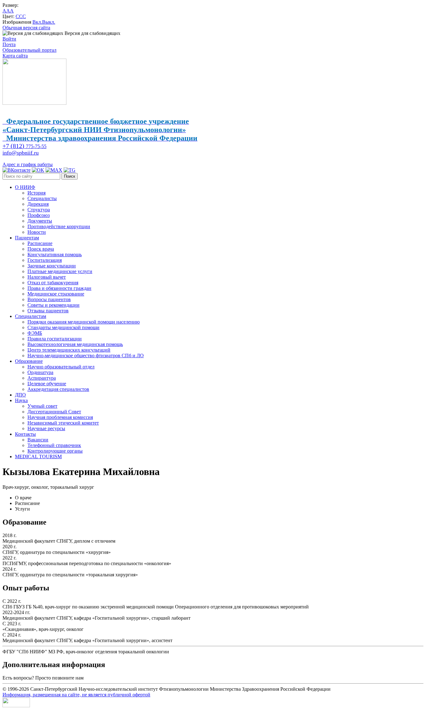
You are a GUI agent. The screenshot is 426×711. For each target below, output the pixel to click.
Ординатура (40, 372)
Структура (38, 209)
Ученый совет (42, 406)
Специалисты (42, 198)
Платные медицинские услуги (59, 271)
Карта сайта (15, 55)
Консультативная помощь (54, 254)
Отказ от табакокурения (52, 282)
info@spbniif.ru (20, 153)
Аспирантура (41, 378)
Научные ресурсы (46, 428)
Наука (21, 400)
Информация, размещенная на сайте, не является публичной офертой (76, 694)
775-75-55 (24, 146)
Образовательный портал (29, 50)
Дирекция (38, 204)
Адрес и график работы (27, 164)
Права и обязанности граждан (59, 288)
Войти (9, 38)
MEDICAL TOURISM (38, 456)
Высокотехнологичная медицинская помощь (75, 344)
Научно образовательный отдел (60, 366)
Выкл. (48, 22)
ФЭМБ (34, 333)
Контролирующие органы (55, 451)
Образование (29, 361)
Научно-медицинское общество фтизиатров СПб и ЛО (85, 355)
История (36, 192)
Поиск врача (40, 249)
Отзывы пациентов (48, 310)
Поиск (69, 176)
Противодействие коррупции (58, 226)
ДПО (20, 394)
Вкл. (37, 22)
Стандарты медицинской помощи (63, 327)
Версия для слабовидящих (91, 33)
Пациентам (27, 237)
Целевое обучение (46, 383)
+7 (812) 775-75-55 (104, 677)
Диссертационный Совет (54, 411)
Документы (39, 220)
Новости (36, 232)
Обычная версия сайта (26, 27)
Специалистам (30, 316)
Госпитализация (44, 260)
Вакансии (37, 439)
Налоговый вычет (46, 277)
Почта (9, 44)
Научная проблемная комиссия (60, 417)
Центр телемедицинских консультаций (68, 350)
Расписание (39, 243)
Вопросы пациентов (49, 299)
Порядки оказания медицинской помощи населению (83, 321)
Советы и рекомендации (53, 305)
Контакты (25, 434)
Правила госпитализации (54, 338)
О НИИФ (25, 187)
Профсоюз (38, 215)
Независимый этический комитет (63, 422)
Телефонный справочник (54, 445)
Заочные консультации (51, 265)
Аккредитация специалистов (58, 389)
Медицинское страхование (55, 293)
